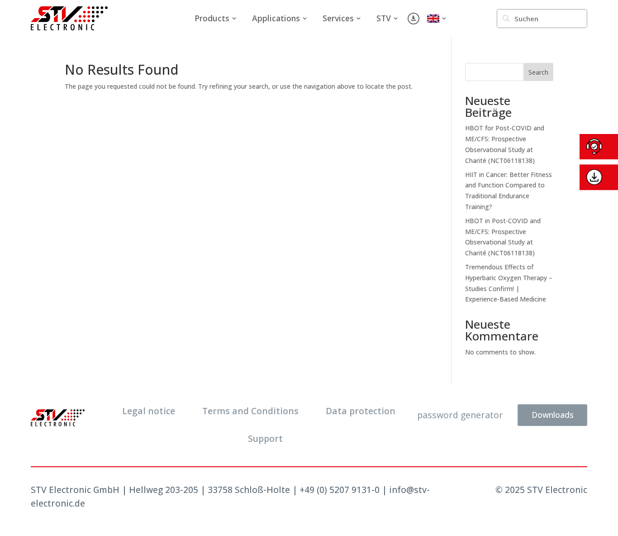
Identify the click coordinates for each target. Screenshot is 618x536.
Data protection (360, 411)
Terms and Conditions (250, 411)
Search (538, 72)
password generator (460, 415)
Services (338, 18)
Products (212, 18)
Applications (276, 18)
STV (383, 18)
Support (265, 438)
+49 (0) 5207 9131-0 (339, 489)
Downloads (553, 414)
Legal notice (148, 411)
